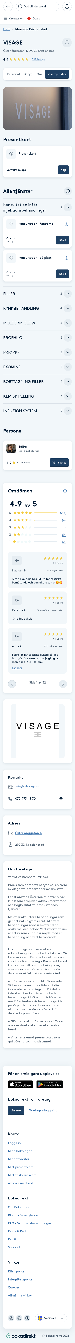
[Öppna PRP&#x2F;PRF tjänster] (68, 352)
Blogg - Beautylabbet (24, 1215)
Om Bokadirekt (19, 1207)
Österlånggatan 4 (28, 833)
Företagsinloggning (43, 1110)
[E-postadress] (39, 786)
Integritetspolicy (20, 1279)
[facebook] (27, 1318)
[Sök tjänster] (68, 191)
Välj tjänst (59, 462)
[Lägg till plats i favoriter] (67, 42)
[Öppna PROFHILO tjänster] (68, 338)
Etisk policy (16, 1271)
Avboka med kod (20, 1183)
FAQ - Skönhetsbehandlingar (29, 1223)
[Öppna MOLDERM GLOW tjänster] (68, 323)
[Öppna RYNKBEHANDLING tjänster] (68, 308)
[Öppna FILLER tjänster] (68, 294)
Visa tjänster (57, 74)
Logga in (14, 1143)
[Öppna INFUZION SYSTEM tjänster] (68, 411)
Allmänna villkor (20, 1295)
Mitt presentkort (20, 1167)
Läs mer (17, 667)
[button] (37, 161)
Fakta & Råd (17, 1231)
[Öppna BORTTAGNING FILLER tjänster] (68, 382)
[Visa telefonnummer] (61, 799)
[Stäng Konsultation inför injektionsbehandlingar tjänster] (68, 207)
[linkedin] (19, 1318)
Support (14, 1247)
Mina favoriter (18, 1159)
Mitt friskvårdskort (22, 1175)
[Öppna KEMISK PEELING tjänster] (68, 396)
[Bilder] (38, 731)
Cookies (14, 1287)
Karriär (13, 1239)
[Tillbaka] (8, 6)
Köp (63, 170)
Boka (62, 240)
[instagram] (11, 1318)
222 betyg (38, 59)
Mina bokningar (20, 1151)
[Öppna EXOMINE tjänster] (68, 367)
